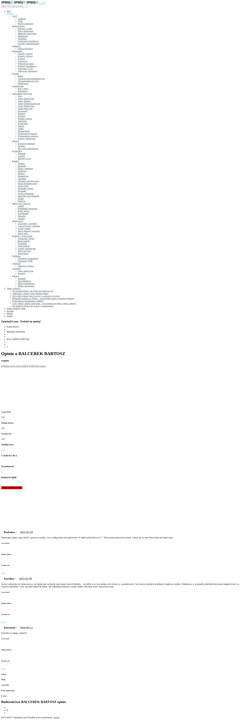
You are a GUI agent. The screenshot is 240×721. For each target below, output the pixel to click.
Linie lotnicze (24, 246)
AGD (14, 16)
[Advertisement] (120, 388)
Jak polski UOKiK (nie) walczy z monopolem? (33, 306)
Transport (16, 268)
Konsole (21, 58)
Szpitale (21, 218)
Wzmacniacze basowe (27, 133)
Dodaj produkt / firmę (16, 308)
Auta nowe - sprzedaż (27, 223)
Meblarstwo (23, 36)
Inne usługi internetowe (28, 148)
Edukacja (16, 46)
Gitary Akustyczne (26, 98)
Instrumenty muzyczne (22, 93)
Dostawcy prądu (25, 28)
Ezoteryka (22, 171)
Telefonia (16, 256)
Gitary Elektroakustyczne (29, 103)
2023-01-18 (26, 532)
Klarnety (21, 113)
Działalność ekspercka (27, 208)
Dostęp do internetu (26, 143)
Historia (21, 173)
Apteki (21, 206)
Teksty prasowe (13, 288)
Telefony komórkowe (27, 66)
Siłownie (22, 216)
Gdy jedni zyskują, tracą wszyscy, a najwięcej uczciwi (36, 296)
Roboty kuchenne (25, 23)
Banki (20, 76)
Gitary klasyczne (25, 108)
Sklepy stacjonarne (26, 286)
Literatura (22, 178)
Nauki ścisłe (23, 186)
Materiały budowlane (27, 33)
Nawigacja (22, 61)
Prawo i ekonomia (26, 193)
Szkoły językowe (25, 48)
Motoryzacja (17, 221)
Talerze (21, 126)
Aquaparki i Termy (26, 238)
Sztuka (21, 198)
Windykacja (23, 83)
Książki (15, 161)
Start (9, 11)
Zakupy (15, 276)
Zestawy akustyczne (27, 138)
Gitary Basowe (24, 101)
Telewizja (16, 263)
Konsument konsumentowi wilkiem (27, 301)
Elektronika (17, 51)
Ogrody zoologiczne (27, 248)
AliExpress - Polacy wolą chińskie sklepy (30, 293)
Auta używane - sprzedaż (29, 226)
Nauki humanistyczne (27, 183)
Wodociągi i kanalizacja (28, 41)
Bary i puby (23, 88)
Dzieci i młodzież (25, 168)
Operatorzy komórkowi (28, 258)
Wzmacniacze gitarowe (28, 136)
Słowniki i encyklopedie (28, 196)
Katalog (10, 13)
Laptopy (21, 156)
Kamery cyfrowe (25, 56)
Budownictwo (18, 26)
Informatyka (23, 176)
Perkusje (21, 116)
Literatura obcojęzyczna (28, 181)
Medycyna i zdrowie (21, 203)
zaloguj (56, 717)
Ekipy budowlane (25, 31)
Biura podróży (24, 241)
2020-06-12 (26, 627)
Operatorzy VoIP (25, 261)
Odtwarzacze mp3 (26, 63)
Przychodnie (23, 213)
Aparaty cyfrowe (25, 53)
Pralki (20, 21)
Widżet (10, 313)
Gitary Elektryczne (26, 106)
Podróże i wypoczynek (22, 236)
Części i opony (24, 228)
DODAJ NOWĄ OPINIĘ (11, 488)
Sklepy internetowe (26, 283)
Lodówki (22, 18)
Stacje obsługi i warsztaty (29, 231)
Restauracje (23, 91)
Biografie (22, 166)
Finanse (15, 73)
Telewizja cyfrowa (26, 266)
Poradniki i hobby (25, 188)
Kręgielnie (22, 243)
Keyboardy (23, 111)
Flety (20, 96)
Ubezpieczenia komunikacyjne (31, 78)
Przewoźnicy (23, 253)
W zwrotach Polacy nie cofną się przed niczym (32, 291)
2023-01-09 (25, 578)
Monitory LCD (24, 158)
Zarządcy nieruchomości (28, 43)
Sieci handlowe (24, 281)
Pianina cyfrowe (25, 118)
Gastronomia (17, 86)
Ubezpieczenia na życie (28, 81)
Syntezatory (23, 123)
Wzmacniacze (24, 131)
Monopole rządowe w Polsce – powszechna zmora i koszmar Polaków (43, 298)
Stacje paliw (23, 233)
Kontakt (10, 311)
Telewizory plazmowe (27, 71)
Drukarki (22, 153)
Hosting (21, 146)
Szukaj (10, 316)
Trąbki (20, 128)
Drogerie (22, 278)
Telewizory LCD (25, 68)
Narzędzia (22, 38)
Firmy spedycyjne (25, 271)
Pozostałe (22, 191)
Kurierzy (22, 273)
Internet (15, 141)
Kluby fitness (23, 211)
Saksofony (22, 121)
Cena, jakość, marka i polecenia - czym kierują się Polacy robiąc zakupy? (44, 303)
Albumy (21, 163)
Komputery (17, 151)
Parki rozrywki (24, 251)
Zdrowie (21, 201)
